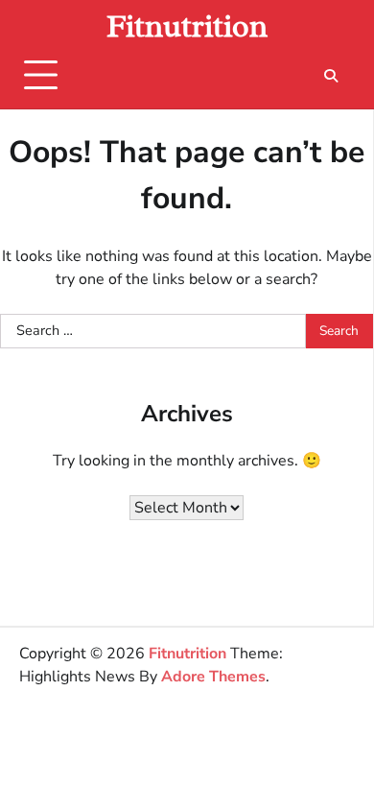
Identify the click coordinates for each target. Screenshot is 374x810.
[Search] (330, 75)
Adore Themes (213, 676)
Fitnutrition (187, 26)
